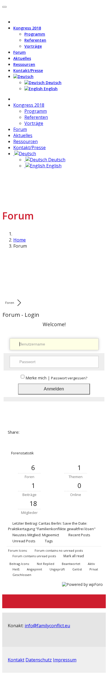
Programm (34, 34)
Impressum (64, 660)
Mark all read (73, 556)
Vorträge (33, 46)
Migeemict (50, 534)
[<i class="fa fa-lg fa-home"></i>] (15, 99)
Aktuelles (22, 58)
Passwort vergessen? (69, 378)
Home (19, 240)
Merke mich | (38, 377)
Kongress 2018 (27, 28)
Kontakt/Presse (28, 70)
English (50, 88)
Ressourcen (24, 64)
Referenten (35, 40)
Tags (49, 540)
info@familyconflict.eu (47, 626)
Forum (19, 52)
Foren (9, 303)
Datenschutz (38, 660)
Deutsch (53, 82)
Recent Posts (79, 534)
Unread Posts (23, 540)
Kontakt (16, 660)
